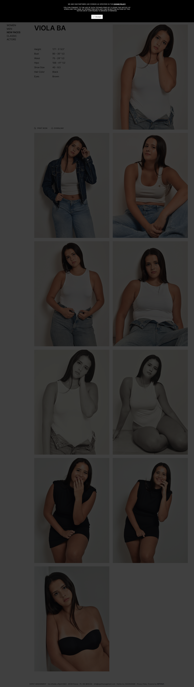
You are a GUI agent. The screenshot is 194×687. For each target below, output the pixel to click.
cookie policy (120, 4)
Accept (98, 17)
